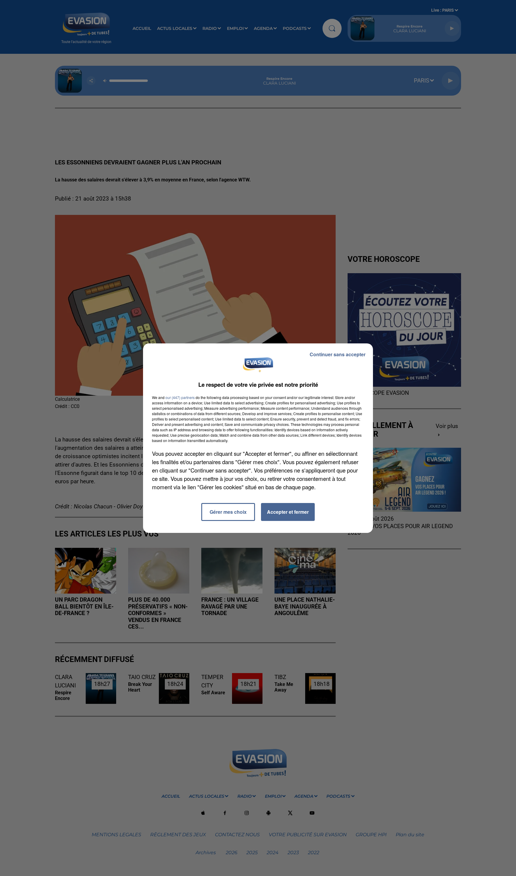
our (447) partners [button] (180, 397)
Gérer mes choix (228, 511)
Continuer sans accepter (338, 354)
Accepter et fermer (288, 511)
